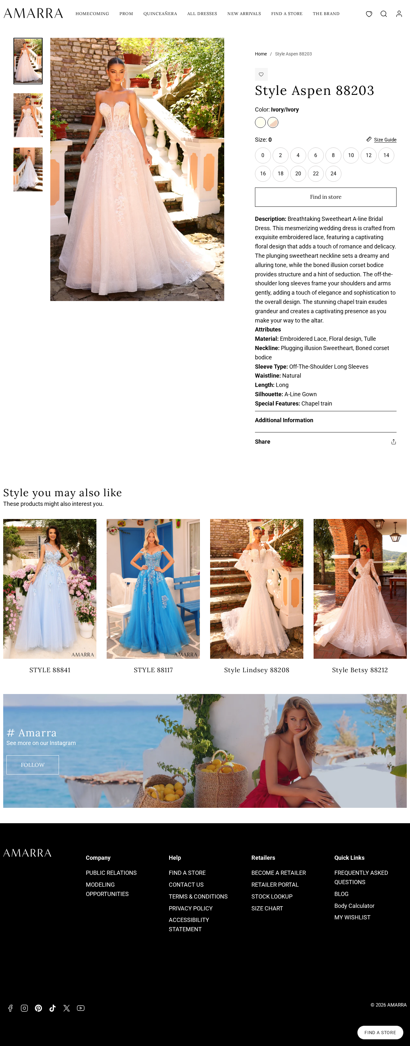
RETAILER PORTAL (275, 884)
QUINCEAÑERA (160, 13)
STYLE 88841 (49, 670)
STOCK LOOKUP (271, 896)
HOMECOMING (92, 13)
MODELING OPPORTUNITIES (107, 889)
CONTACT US (186, 884)
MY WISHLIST (352, 917)
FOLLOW (33, 764)
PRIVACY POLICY (191, 908)
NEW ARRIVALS (244, 13)
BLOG (341, 894)
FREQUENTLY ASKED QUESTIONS (361, 877)
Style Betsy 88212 (360, 670)
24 (333, 174)
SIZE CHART (267, 908)
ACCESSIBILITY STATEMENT (189, 924)
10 (353, 157)
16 (263, 174)
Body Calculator (354, 905)
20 (298, 174)
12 (369, 155)
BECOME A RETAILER (278, 872)
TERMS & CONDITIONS (198, 896)
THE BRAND (326, 13)
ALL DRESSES (202, 13)
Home (261, 53)
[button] (383, 13)
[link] (399, 13)
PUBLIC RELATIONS (111, 872)
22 (316, 174)
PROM (126, 13)
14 (386, 155)
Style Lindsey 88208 (257, 670)
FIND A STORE (287, 13)
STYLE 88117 (153, 670)
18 (280, 174)
